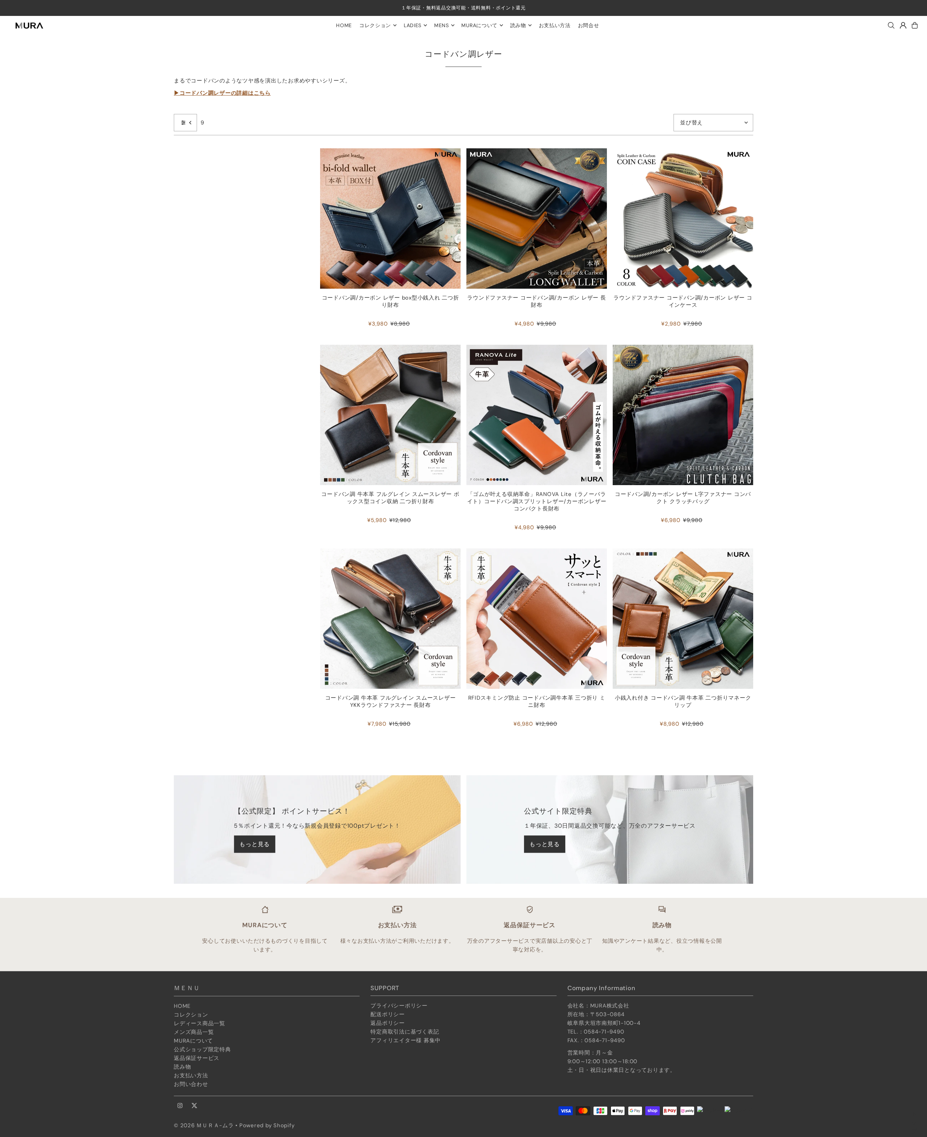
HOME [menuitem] (344, 25)
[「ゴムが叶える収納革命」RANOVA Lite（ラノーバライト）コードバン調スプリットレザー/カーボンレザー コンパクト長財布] (536, 415)
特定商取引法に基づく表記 (404, 1031)
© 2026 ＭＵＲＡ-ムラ (204, 1125)
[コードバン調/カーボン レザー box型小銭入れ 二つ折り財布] (390, 218)
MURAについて (193, 1040)
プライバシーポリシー (399, 1005)
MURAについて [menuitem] (479, 25)
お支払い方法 (191, 1075)
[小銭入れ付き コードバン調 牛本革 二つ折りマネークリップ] (683, 618)
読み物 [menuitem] (518, 25)
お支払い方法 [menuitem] (555, 25)
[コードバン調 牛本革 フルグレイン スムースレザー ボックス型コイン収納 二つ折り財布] (390, 415)
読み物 (182, 1066)
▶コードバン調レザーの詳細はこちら (222, 93)
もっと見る (254, 844)
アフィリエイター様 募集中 (405, 1040)
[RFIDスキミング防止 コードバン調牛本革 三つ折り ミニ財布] (536, 618)
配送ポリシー (387, 1014)
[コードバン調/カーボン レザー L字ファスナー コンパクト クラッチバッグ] (683, 415)
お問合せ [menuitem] (588, 25)
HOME (182, 1006)
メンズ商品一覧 (194, 1032)
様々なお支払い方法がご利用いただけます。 (397, 941)
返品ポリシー (387, 1023)
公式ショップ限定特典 (202, 1049)
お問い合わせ (191, 1084)
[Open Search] (891, 25)
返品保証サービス (196, 1058)
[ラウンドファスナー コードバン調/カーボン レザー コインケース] (683, 218)
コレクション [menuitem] (375, 25)
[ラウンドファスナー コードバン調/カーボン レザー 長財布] (536, 218)
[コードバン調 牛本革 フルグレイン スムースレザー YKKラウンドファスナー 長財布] (390, 618)
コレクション (191, 1014)
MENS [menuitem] (441, 25)
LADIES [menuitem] (412, 25)
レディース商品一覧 (199, 1023)
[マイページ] (903, 25)
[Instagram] (180, 1106)
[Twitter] (194, 1106)
